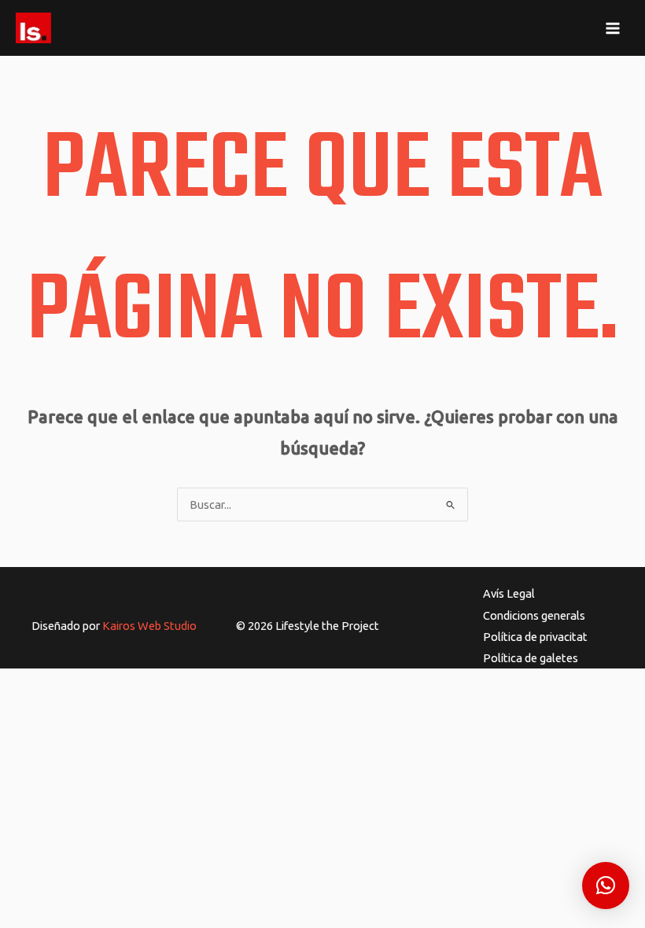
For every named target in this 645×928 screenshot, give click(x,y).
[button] (605, 885)
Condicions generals (534, 615)
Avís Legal (509, 593)
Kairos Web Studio (149, 625)
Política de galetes (530, 658)
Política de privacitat (535, 636)
